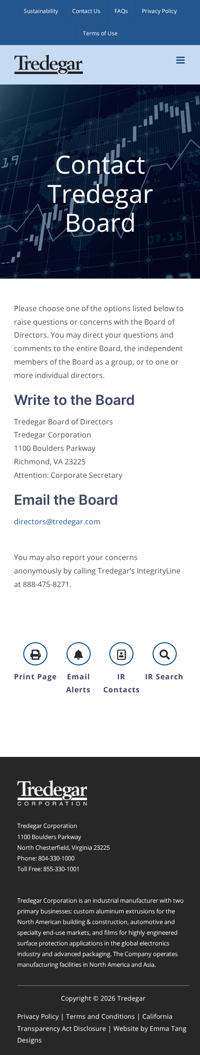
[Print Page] (35, 653)
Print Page (35, 676)
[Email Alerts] (79, 653)
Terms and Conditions (100, 1016)
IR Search (164, 676)
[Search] (165, 653)
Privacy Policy (38, 1016)
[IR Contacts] (121, 653)
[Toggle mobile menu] (181, 60)
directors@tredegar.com (57, 521)
